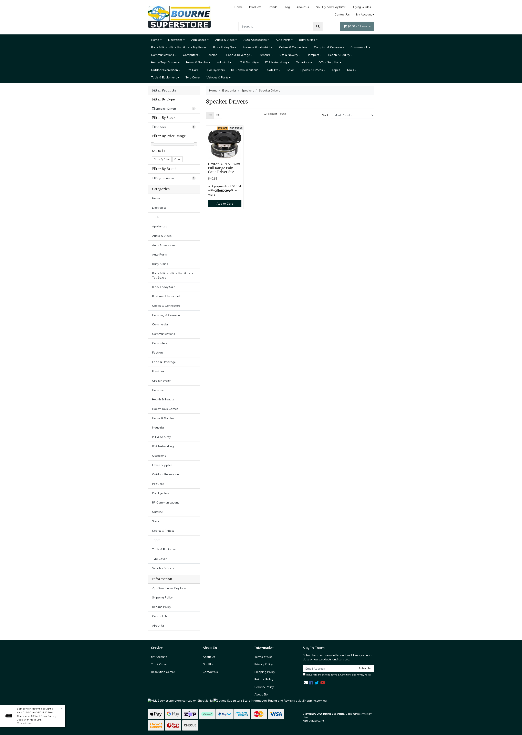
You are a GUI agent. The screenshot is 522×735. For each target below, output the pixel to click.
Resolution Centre (163, 672)
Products (255, 7)
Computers (190, 55)
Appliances (198, 40)
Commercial (359, 47)
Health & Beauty (339, 55)
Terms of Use (263, 657)
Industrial (223, 62)
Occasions (303, 62)
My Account (364, 14)
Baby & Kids (307, 40)
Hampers (313, 55)
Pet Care (193, 70)
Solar (290, 70)
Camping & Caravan (328, 47)
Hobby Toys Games (164, 62)
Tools (350, 70)
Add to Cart (225, 203)
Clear (177, 159)
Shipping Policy (162, 597)
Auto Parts (283, 40)
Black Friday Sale (224, 47)
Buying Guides (361, 7)
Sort (325, 115)
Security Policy (264, 687)
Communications (162, 55)
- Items (357, 26)
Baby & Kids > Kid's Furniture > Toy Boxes (179, 47)
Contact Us (342, 14)
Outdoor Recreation (164, 70)
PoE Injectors (216, 70)
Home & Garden (197, 62)
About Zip (261, 694)
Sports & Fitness (312, 70)
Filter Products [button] (164, 90)
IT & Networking (276, 62)
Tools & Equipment (164, 77)
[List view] (218, 115)
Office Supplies (329, 62)
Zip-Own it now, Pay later (169, 588)
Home (238, 7)
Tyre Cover (193, 77)
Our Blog (209, 664)
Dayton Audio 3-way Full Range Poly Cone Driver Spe (224, 168)
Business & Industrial (256, 47)
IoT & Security (247, 62)
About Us (302, 7)
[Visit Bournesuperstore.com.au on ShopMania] (180, 700)
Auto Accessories (255, 40)
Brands (272, 7)
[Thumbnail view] (210, 115)
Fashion (212, 55)
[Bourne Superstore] (179, 17)
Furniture (265, 55)
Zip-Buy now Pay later (330, 7)
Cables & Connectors (293, 47)
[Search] (318, 26)
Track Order (159, 664)
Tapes (336, 70)
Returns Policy (161, 607)
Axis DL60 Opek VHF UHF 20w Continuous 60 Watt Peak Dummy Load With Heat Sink (36, 716)
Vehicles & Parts (217, 77)
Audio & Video (225, 40)
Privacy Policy (263, 664)
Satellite (272, 70)
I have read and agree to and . (338, 674)
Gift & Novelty (289, 55)
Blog (287, 7)
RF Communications (244, 70)
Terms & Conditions (341, 674)
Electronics (175, 40)
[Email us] (306, 682)
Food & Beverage (238, 55)
